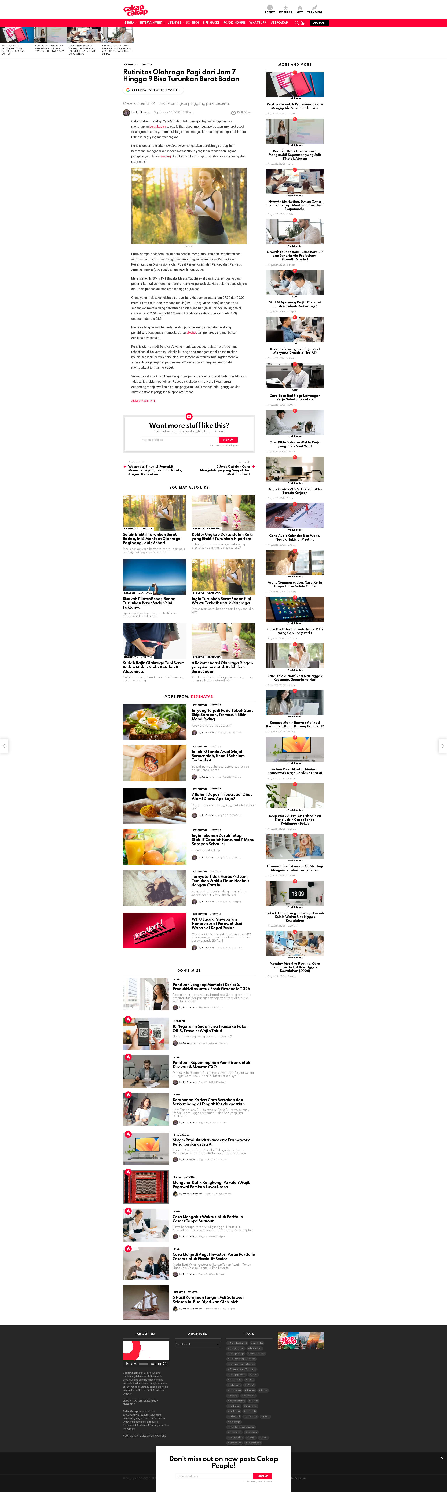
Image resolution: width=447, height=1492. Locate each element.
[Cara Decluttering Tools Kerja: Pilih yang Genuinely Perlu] (295, 609)
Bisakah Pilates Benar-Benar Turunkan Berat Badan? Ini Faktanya (149, 603)
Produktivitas (181, 1135)
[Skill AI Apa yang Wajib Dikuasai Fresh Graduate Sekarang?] (295, 282)
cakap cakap (257, 1354)
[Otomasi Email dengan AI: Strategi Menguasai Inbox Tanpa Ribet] (295, 846)
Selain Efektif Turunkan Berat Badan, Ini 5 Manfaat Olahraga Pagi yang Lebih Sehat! (152, 539)
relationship (236, 1437)
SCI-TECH (192, 23)
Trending (314, 12)
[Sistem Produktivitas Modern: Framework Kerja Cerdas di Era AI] (146, 1149)
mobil (266, 1416)
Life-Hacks (211, 23)
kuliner (254, 1401)
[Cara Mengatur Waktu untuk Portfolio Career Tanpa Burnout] (146, 1225)
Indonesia (235, 1390)
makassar (251, 1406)
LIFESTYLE (174, 23)
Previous (1, 42)
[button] (146, 1354)
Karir (177, 979)
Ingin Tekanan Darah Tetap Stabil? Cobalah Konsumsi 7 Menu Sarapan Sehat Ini (223, 840)
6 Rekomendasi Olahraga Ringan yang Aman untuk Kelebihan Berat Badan (222, 667)
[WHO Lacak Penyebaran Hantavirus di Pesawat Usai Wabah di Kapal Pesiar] (154, 930)
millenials (251, 1411)
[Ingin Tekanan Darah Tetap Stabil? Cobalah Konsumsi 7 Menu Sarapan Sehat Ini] (154, 847)
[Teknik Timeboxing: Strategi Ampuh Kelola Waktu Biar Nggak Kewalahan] (295, 893)
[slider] (143, 1364)
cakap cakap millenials (242, 1364)
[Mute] (159, 1364)
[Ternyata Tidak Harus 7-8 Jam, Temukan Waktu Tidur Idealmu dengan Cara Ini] (154, 888)
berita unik (255, 1348)
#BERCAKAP (279, 23)
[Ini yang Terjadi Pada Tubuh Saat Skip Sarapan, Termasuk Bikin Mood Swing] (154, 722)
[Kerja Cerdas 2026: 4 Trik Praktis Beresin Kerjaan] (295, 469)
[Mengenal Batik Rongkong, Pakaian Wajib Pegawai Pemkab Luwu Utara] (146, 1187)
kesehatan (249, 1395)
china (254, 1374)
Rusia (264, 1437)
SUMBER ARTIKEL (143, 401)
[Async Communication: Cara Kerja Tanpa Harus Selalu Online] (295, 562)
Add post (319, 23)
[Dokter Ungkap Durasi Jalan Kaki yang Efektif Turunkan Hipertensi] (223, 513)
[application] (146, 1354)
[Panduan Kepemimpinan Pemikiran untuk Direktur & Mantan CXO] (146, 1071)
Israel (264, 1390)
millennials (251, 1416)
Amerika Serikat (238, 1343)
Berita (129, 23)
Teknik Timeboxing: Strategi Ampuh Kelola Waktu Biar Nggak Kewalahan (295, 917)
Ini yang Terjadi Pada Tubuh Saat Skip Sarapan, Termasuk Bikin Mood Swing (222, 715)
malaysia (235, 1411)
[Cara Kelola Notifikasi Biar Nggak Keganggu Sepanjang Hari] (295, 655)
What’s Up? (257, 23)
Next (445, 42)
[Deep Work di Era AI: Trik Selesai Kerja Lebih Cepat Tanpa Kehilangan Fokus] (295, 795)
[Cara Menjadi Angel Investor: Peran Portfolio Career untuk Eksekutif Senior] (146, 1263)
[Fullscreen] (165, 1364)
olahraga (235, 1422)
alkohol (191, 332)
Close (442, 1457)
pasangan (235, 1432)
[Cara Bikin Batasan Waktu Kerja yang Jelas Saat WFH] (295, 422)
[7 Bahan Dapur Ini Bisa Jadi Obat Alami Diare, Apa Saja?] (154, 806)
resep (252, 1437)
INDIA (250, 1385)
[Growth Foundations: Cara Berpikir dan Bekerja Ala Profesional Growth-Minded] (117, 35)
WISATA (192, 1292)
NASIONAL (190, 1177)
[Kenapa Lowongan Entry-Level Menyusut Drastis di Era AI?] (295, 329)
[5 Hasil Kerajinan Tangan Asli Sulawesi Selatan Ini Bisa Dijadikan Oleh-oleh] (146, 1302)
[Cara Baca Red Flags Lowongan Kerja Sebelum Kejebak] (295, 375)
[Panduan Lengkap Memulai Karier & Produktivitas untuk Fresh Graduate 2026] (146, 994)
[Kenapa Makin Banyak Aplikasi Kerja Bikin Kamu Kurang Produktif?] (295, 702)
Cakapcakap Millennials (243, 1369)
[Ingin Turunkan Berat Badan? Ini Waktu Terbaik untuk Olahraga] (223, 577)
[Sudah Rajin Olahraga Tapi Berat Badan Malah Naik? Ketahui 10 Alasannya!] (154, 641)
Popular (286, 12)
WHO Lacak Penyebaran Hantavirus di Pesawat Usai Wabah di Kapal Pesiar (217, 924)
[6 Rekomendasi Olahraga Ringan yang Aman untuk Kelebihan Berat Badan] (223, 641)
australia (258, 1343)
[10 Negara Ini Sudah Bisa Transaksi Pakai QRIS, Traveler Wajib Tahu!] (146, 1034)
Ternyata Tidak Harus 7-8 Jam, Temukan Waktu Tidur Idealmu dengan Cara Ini (220, 881)
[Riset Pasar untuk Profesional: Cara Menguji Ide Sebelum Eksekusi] (17, 35)
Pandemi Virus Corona (242, 1427)
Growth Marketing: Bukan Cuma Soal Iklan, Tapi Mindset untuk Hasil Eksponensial (295, 205)
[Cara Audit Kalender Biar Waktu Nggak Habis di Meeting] (295, 515)
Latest (270, 12)
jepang (234, 1395)
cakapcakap (237, 1354)
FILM (251, 1380)
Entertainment (151, 23)
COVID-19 (235, 1380)
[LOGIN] (303, 22)
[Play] (127, 1364)
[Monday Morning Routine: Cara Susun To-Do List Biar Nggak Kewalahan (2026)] (295, 943)
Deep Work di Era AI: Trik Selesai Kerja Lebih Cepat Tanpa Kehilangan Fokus (295, 819)
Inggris (251, 1390)
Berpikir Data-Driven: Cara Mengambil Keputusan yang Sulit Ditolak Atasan (50, 48)
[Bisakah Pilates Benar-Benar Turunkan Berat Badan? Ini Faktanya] (154, 577)
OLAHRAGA (214, 529)
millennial (235, 1416)
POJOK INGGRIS (234, 23)
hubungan (235, 1385)
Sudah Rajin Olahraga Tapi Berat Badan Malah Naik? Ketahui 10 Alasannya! (153, 667)
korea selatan (237, 1401)
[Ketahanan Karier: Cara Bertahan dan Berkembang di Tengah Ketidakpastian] (146, 1109)
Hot (300, 12)
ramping (165, 156)
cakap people (237, 1374)
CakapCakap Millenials (242, 1359)
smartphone (254, 1443)
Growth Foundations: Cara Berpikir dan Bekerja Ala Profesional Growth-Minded (295, 255)
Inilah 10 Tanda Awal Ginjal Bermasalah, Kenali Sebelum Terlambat (218, 756)
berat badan (157, 126)
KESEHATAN (131, 529)
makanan (235, 1406)
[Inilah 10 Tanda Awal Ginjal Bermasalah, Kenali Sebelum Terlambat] (154, 763)
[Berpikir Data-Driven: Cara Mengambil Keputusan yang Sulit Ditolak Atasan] (50, 35)
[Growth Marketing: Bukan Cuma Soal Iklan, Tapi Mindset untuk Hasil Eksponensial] (84, 35)
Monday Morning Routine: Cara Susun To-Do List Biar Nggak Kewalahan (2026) (295, 967)
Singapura (235, 1443)
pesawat (252, 1432)
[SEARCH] (297, 22)
